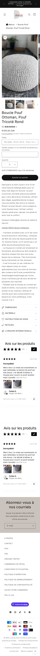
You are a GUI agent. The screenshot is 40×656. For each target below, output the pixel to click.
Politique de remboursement (28, 640)
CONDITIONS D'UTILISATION (16, 569)
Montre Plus (21, 377)
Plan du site (9, 595)
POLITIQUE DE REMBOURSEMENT (18, 580)
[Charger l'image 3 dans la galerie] (30, 104)
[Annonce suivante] (35, 3)
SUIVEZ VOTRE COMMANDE (16, 590)
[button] (4, 14)
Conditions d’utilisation (13, 648)
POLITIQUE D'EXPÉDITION (15, 574)
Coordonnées (14, 651)
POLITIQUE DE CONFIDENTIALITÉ (18, 585)
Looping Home (15, 638)
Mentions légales (27, 651)
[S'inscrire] (32, 526)
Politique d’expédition (30, 648)
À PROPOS (8, 538)
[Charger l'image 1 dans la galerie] (9, 104)
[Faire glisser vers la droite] (37, 105)
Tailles (4, 137)
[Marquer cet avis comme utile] (34, 399)
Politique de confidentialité (21, 644)
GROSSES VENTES (12, 559)
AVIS (6, 549)
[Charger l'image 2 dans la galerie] (20, 104)
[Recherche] (29, 14)
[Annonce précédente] (4, 3)
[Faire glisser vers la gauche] (2, 105)
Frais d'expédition (7, 133)
